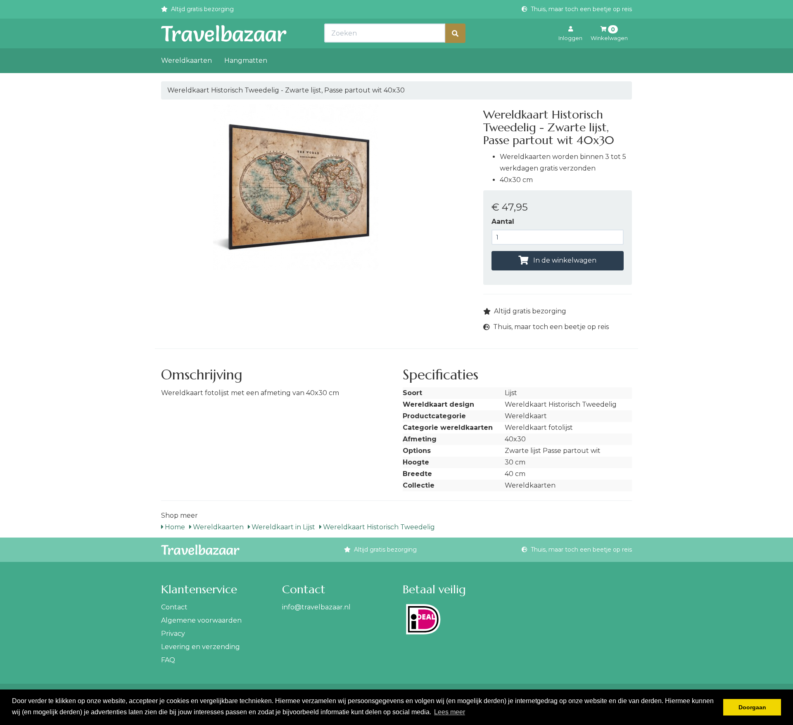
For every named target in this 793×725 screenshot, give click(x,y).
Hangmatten (245, 60)
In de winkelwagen (564, 260)
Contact (174, 607)
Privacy (173, 633)
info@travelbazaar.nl (316, 607)
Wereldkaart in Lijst (282, 527)
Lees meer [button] (449, 712)
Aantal (502, 221)
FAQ (168, 660)
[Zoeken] (455, 33)
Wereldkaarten (186, 60)
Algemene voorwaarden (201, 620)
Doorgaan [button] (752, 707)
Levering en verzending (200, 647)
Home (174, 527)
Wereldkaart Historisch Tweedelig (378, 527)
